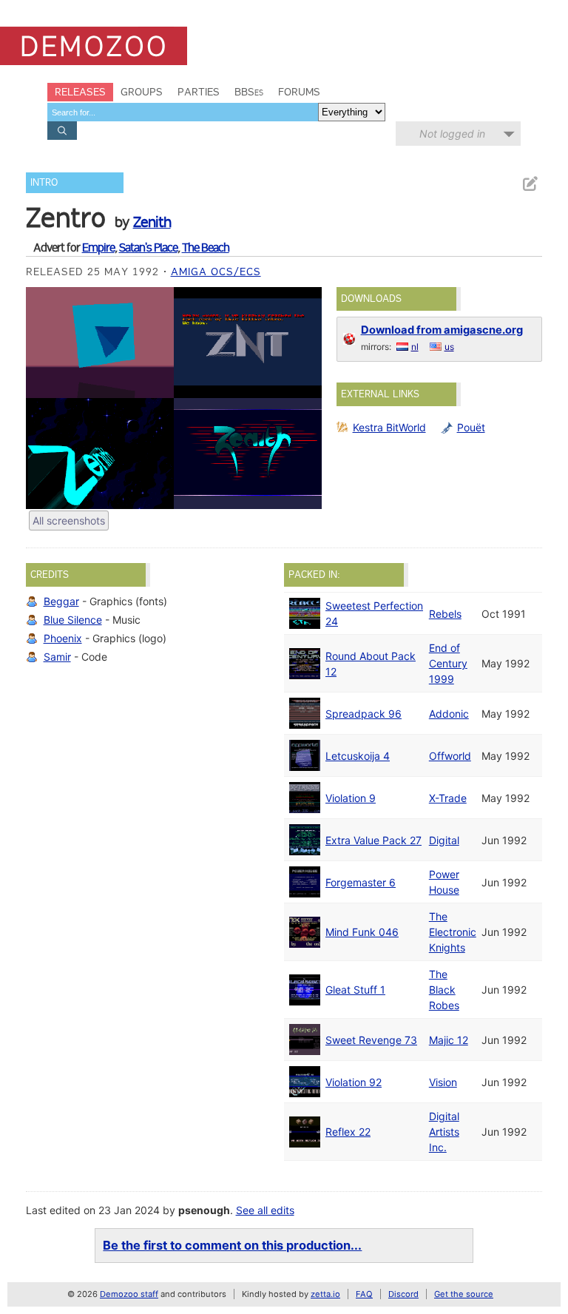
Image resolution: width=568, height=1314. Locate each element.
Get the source (463, 1294)
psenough (204, 1210)
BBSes (248, 91)
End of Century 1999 (448, 663)
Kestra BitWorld (389, 427)
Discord (403, 1294)
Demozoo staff (129, 1294)
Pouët (471, 427)
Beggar (61, 601)
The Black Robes (444, 989)
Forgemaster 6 (360, 882)
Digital (444, 840)
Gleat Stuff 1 (355, 989)
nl (415, 346)
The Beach (205, 247)
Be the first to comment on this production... (232, 1245)
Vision (443, 1082)
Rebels (445, 613)
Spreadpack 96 (363, 713)
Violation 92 (353, 1082)
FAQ (364, 1294)
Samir (57, 656)
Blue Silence (73, 619)
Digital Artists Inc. (444, 1131)
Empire (98, 247)
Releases (80, 91)
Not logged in (452, 133)
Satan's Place (148, 247)
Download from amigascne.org (442, 330)
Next (303, 398)
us (449, 346)
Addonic (449, 713)
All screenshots (69, 520)
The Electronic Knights (452, 932)
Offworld (450, 755)
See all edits (265, 1210)
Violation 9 (350, 798)
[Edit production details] (529, 184)
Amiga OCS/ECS (216, 271)
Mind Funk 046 (362, 932)
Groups (142, 91)
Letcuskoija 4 (357, 755)
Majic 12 (448, 1040)
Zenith (152, 222)
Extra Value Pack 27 (373, 840)
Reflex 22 (348, 1131)
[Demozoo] (93, 46)
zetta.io (325, 1294)
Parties (199, 91)
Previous (44, 398)
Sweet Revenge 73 (371, 1040)
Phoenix (63, 638)
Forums (299, 91)
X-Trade (448, 798)
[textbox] (182, 112)
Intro (44, 182)
